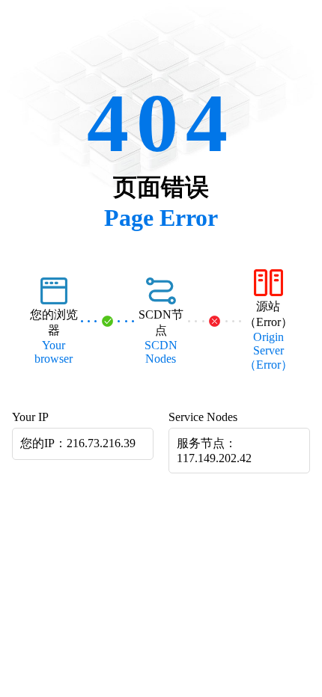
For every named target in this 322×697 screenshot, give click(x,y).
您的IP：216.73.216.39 (78, 443)
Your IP (30, 417)
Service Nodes (202, 417)
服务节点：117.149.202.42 (214, 450)
